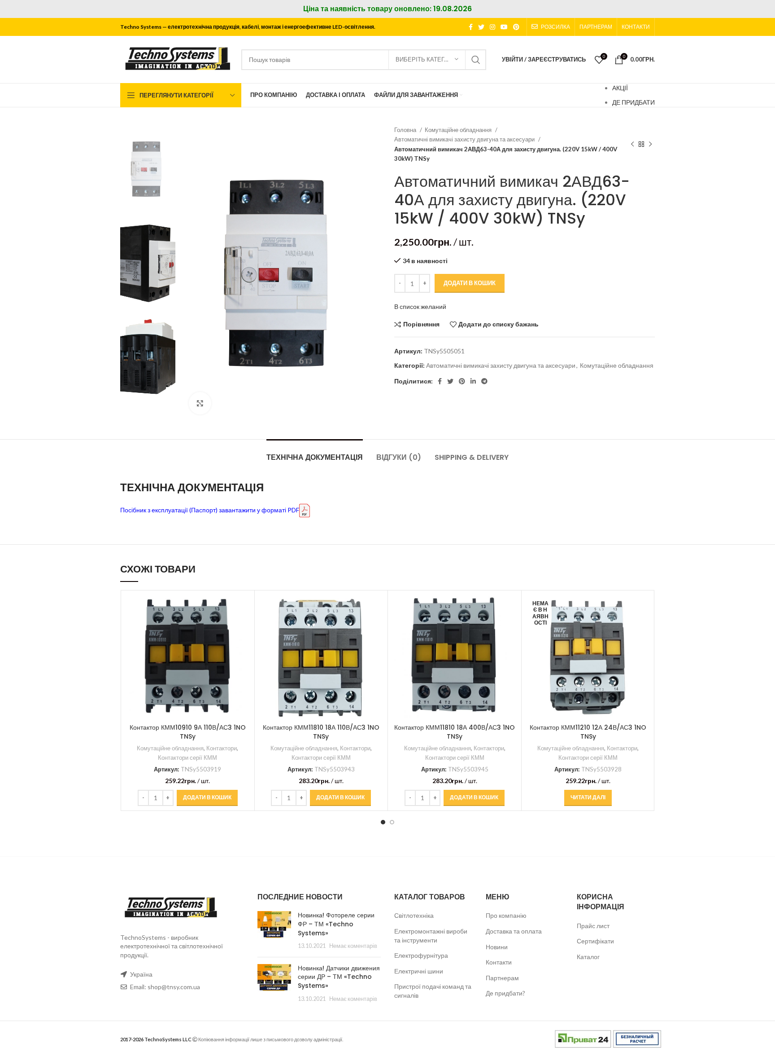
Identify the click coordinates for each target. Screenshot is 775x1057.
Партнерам (502, 978)
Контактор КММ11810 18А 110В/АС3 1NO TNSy (321, 732)
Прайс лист (593, 925)
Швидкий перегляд (243, 630)
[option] (147, 169)
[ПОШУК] (476, 59)
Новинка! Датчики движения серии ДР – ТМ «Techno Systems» (339, 977)
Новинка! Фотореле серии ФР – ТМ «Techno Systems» (336, 924)
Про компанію (506, 915)
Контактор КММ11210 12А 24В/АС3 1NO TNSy (588, 732)
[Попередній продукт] (632, 144)
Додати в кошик (470, 282)
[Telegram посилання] (484, 381)
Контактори (221, 748)
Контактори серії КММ (187, 757)
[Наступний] (650, 144)
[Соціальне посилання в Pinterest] (516, 27)
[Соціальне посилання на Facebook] (470, 27)
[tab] (314, 453)
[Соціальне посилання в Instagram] (492, 27)
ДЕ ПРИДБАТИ (633, 102)
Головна (406, 129)
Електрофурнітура (421, 955)
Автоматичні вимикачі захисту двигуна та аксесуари (465, 139)
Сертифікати (595, 941)
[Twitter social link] (481, 27)
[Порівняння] (243, 609)
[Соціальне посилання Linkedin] (473, 381)
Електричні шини (418, 971)
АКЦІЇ (620, 88)
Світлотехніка (414, 915)
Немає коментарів (353, 945)
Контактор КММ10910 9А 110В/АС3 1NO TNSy (188, 732)
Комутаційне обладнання (459, 129)
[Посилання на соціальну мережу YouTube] (504, 27)
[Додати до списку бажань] (243, 650)
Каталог (588, 956)
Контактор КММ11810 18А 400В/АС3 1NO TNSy (454, 732)
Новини (497, 947)
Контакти (499, 962)
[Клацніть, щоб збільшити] (200, 403)
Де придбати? (505, 993)
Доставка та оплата (514, 931)
